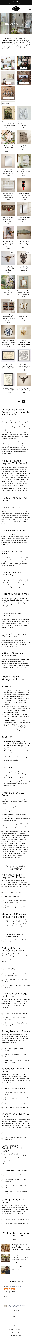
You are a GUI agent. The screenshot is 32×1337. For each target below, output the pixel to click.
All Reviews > (16, 1310)
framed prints (23, 560)
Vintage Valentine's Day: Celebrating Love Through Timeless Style (21, 1247)
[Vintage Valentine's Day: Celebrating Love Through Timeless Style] (5, 1248)
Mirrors (3, 512)
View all (16, 1239)
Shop (15, 1316)
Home (15, 20)
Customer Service (16, 1321)
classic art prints (16, 600)
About (15, 1325)
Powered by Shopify (16, 1335)
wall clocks (12, 535)
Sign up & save (15, 1329)
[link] (16, 1306)
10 (19, 401)
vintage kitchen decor (11, 712)
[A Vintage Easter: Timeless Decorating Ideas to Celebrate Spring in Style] (5, 1258)
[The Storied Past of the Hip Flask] (5, 1270)
